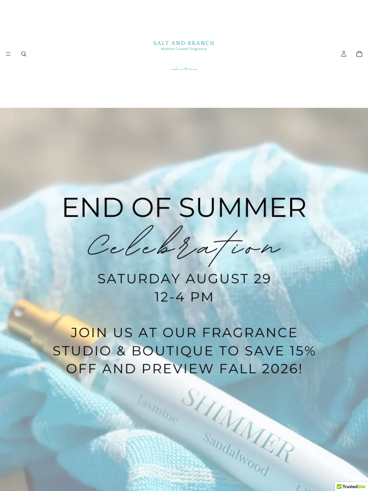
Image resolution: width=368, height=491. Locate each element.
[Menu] (8, 54)
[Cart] (359, 54)
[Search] (24, 54)
